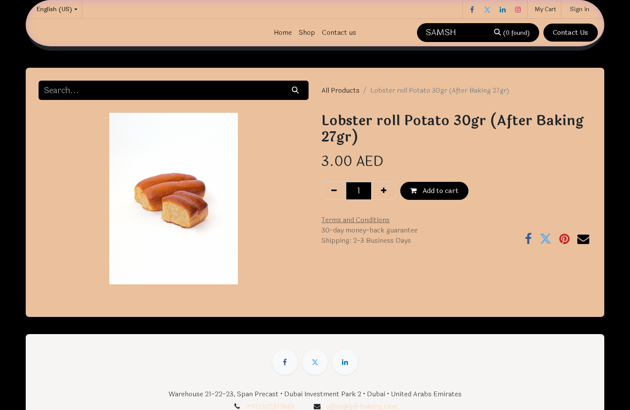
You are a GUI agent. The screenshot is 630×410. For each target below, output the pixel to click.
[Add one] (383, 191)
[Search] (295, 90)
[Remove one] (333, 191)
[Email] (583, 239)
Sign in (579, 9)
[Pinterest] (564, 239)
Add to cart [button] (440, 190)
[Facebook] (472, 9)
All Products (340, 90)
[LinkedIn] (503, 9)
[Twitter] (487, 9)
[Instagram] (518, 9)
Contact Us (570, 32)
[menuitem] (282, 32)
